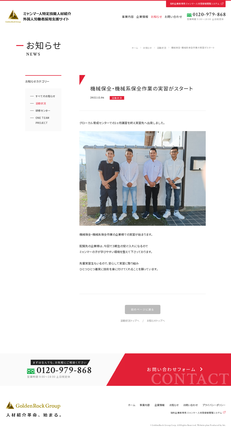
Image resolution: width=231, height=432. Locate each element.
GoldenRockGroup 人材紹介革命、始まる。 (33, 409)
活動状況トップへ (129, 320)
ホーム (135, 47)
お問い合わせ (173, 16)
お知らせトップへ (156, 320)
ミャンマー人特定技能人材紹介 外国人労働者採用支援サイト (38, 16)
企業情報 (142, 16)
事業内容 (128, 16)
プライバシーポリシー (214, 405)
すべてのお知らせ (45, 96)
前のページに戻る (142, 309)
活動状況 (161, 47)
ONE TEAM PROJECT (42, 120)
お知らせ (156, 16)
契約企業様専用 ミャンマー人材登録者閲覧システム (194, 3)
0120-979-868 (209, 14)
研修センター (43, 110)
